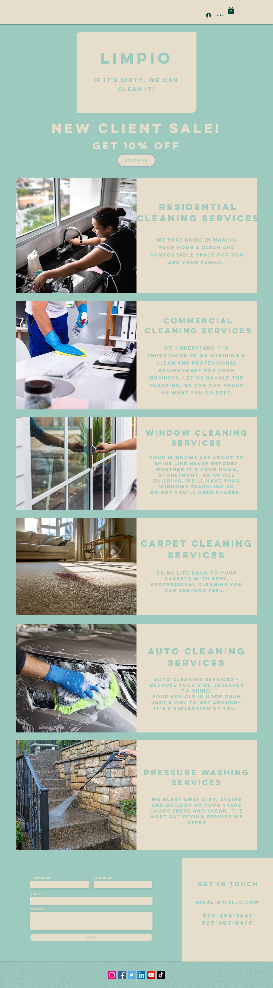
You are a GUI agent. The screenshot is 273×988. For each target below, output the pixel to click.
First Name (40, 878)
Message (38, 909)
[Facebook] (122, 975)
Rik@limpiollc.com (227, 902)
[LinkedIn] (141, 975)
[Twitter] (132, 975)
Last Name (103, 878)
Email (36, 894)
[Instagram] (112, 975)
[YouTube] (151, 975)
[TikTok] (161, 975)
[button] (231, 10)
